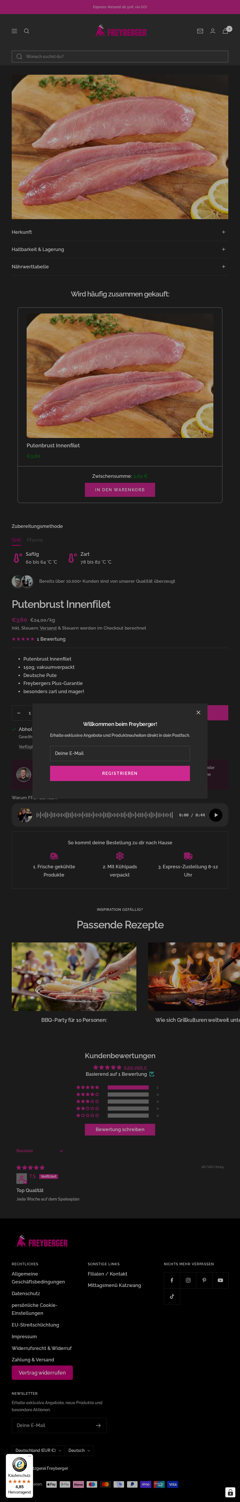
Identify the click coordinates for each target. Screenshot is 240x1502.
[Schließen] (198, 712)
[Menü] (29, 1457)
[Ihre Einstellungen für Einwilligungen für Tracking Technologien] (230, 1492)
